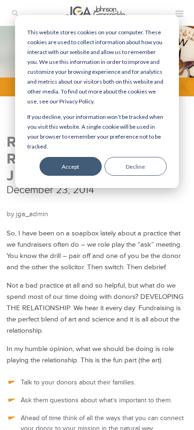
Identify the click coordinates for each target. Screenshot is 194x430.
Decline (135, 166)
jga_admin (32, 214)
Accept (70, 166)
